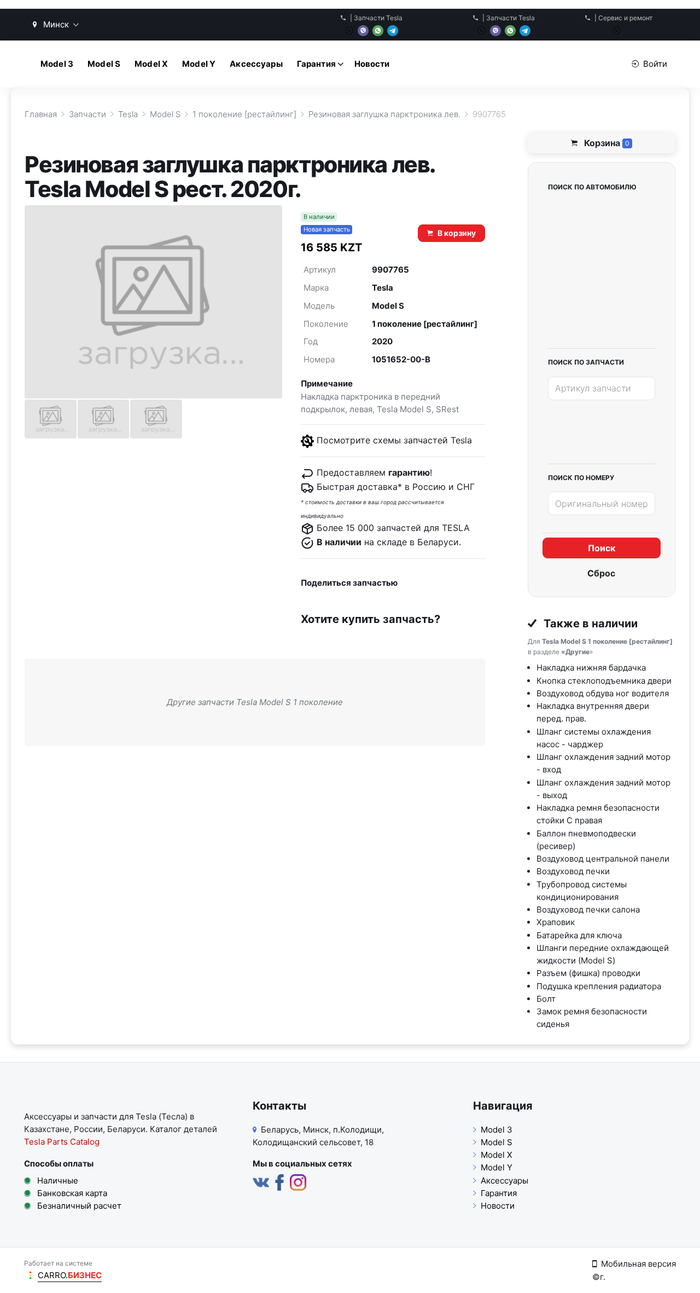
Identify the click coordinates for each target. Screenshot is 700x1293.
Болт (546, 999)
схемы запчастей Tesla (422, 440)
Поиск (601, 547)
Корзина (605, 142)
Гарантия (316, 64)
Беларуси (126, 1129)
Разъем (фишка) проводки (588, 973)
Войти (655, 64)
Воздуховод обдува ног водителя (602, 693)
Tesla (382, 287)
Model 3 (56, 64)
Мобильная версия (638, 1264)
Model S (104, 64)
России (88, 1129)
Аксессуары (256, 64)
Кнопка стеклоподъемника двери (604, 681)
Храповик (555, 922)
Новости (372, 64)
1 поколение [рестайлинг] (424, 324)
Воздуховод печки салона (588, 909)
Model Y (198, 64)
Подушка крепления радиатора (598, 986)
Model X (151, 64)
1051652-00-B (401, 359)
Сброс (601, 573)
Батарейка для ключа (579, 935)
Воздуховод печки (573, 871)
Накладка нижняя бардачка (591, 667)
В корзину (457, 233)
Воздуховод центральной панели (602, 858)
